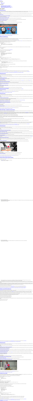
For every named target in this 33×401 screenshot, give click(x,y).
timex (18, 72)
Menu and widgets (1, 1)
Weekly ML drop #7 (2, 342)
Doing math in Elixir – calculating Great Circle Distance (7, 109)
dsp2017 (4, 35)
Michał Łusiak (1, 0)
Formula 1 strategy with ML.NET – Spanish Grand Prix (5, 6)
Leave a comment (10, 35)
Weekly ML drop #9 (2, 93)
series (4, 37)
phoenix (17, 72)
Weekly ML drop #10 (3, 73)
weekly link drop (28, 71)
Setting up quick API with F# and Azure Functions (6, 157)
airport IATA (13, 291)
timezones (19, 72)
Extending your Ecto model (3, 373)
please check (13, 34)
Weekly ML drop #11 (3, 10)
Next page (2, 400)
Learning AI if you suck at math (3, 89)
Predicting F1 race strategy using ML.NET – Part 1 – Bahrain (6, 7)
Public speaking (2, 3)
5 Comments (19, 341)
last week (7, 106)
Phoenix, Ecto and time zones (4, 36)
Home (1, 2)
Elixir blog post (6, 158)
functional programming (14, 72)
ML (2, 92)
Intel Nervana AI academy (6, 358)
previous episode (2, 38)
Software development (5, 72)
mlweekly (8, 35)
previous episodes (15, 71)
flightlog (11, 72)
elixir (9, 341)
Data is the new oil (1, 14)
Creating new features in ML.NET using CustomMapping (5, 5)
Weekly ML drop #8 (2, 125)
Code (2, 72)
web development (17, 341)
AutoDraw (6, 135)
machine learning (6, 35)
